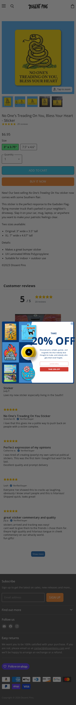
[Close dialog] (72, 323)
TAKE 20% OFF (54, 369)
